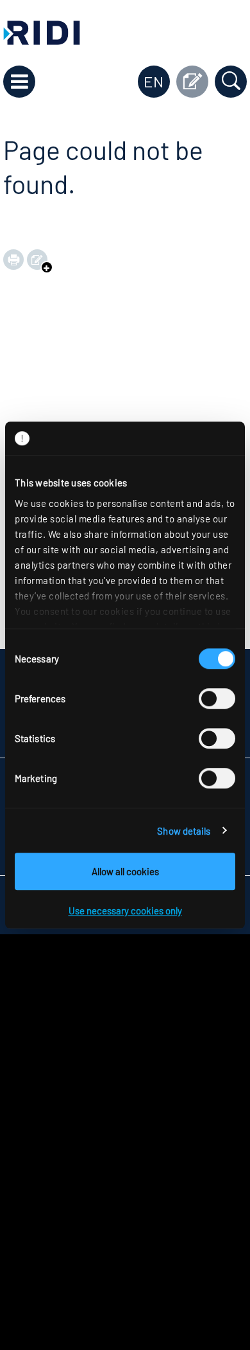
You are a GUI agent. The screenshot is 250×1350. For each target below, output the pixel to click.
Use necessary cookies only (125, 910)
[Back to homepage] (41, 31)
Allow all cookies (125, 871)
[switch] (217, 698)
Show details (183, 831)
